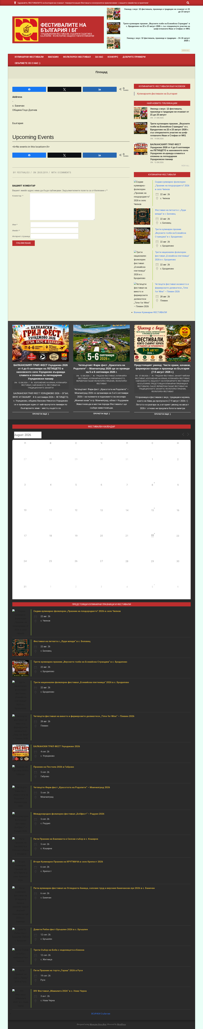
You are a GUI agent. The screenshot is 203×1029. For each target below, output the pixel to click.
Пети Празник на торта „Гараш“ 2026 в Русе (58, 970)
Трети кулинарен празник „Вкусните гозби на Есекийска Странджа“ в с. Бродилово (170, 233)
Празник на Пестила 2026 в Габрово (53, 767)
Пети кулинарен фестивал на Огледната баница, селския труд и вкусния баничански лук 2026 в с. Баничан (94, 888)
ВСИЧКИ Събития (100, 1013)
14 (127, 510)
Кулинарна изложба (99, 378)
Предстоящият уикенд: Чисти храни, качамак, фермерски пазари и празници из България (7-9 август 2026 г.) (162, 368)
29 (152, 561)
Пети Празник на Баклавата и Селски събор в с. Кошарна (65, 839)
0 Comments (64, 172)
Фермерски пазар (84, 381)
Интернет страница (21, 236)
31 (127, 459)
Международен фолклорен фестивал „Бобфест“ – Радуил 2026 (68, 814)
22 (152, 535)
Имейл (16, 230)
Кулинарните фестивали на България (157, 93)
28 (127, 561)
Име (14, 224)
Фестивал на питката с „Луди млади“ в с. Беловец (62, 641)
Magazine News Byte (98, 1024)
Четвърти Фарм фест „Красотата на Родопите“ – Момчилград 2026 (71, 787)
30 (178, 561)
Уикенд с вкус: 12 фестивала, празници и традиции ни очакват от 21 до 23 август (169, 111)
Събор (153, 386)
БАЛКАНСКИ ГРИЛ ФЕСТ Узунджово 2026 (56, 746)
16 (178, 510)
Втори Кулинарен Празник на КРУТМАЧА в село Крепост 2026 (68, 861)
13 (101, 510)
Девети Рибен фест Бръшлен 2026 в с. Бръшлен (60, 929)
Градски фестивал (105, 376)
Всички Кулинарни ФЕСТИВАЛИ (150, 312)
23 (178, 535)
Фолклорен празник (104, 381)
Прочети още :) (40, 414)
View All (185, 50)
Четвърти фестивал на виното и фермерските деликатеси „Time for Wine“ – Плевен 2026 (172, 288)
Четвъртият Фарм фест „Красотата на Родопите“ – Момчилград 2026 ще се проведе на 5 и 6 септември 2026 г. (101, 368)
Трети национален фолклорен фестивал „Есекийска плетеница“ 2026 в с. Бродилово (172, 256)
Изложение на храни (44, 382)
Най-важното (39, 385)
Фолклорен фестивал (162, 391)
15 (152, 510)
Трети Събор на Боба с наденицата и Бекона (58, 950)
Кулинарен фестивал (178, 378)
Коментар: (17, 196)
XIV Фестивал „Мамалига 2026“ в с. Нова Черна (60, 991)
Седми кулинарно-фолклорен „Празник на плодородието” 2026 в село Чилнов (172, 186)
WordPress (121, 1024)
